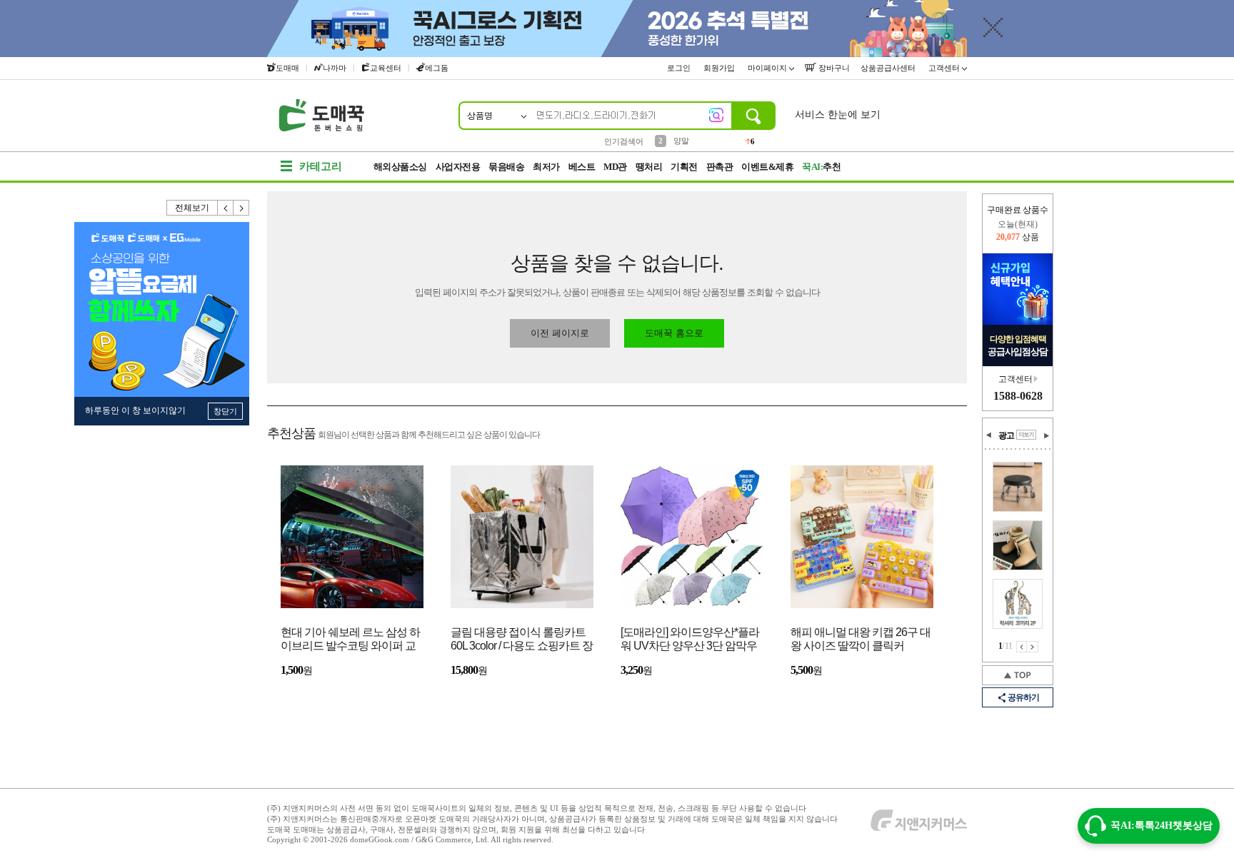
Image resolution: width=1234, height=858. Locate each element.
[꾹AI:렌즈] (716, 115)
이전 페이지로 (560, 333)
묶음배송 (506, 166)
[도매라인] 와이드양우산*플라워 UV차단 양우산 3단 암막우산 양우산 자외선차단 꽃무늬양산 (690, 640)
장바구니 (833, 68)
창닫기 (225, 411)
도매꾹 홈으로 (674, 333)
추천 (821, 166)
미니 (681, 140)
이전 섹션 (989, 435)
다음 (241, 208)
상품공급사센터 (889, 68)
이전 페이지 (1021, 646)
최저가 (546, 166)
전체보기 (192, 208)
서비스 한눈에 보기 (838, 114)
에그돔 (436, 68)
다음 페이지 (1032, 646)
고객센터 (945, 68)
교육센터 (385, 68)
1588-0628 (1018, 396)
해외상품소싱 (400, 166)
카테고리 (320, 166)
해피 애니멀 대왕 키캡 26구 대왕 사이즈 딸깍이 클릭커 (860, 639)
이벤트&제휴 (767, 166)
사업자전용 (458, 166)
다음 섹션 (1046, 435)
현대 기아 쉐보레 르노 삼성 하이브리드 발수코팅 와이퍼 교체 (350, 640)
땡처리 (649, 166)
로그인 (680, 68)
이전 (226, 208)
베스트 (582, 166)
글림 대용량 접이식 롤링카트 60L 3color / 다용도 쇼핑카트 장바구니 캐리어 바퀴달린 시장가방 (522, 640)
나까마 (334, 68)
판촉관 (719, 166)
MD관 (615, 166)
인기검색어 (623, 141)
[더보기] (1026, 435)
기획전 (684, 166)
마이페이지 (768, 68)
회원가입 (720, 68)
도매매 (287, 68)
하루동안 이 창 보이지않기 (135, 410)
